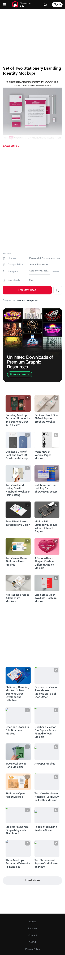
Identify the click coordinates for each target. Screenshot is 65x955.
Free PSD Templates (27, 301)
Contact (32, 935)
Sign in (57, 4)
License (32, 929)
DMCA (32, 942)
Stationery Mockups (39, 271)
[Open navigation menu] (4, 4)
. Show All (55, 271)
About (32, 922)
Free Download (27, 290)
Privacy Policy (32, 949)
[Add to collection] (57, 290)
